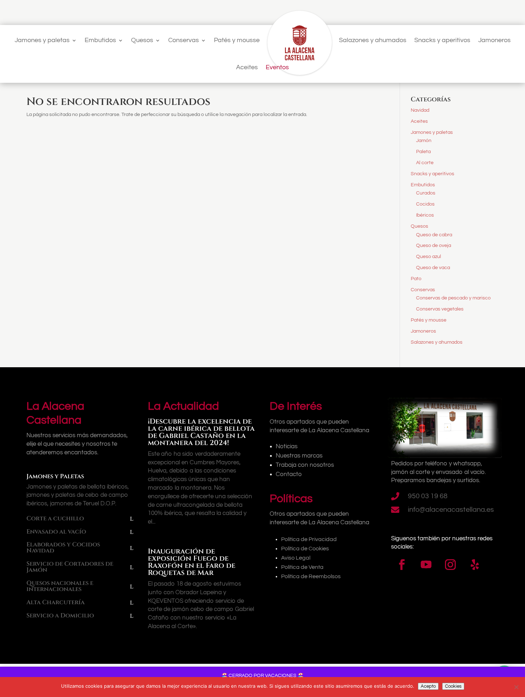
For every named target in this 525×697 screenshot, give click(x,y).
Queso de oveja (433, 245)
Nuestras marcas (299, 456)
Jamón (423, 140)
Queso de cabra (434, 234)
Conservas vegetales (440, 309)
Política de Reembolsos (311, 576)
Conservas (183, 40)
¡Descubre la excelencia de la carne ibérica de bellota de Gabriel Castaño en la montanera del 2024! (201, 432)
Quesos (142, 40)
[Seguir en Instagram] (450, 564)
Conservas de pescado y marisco (453, 298)
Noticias (287, 446)
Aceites (247, 67)
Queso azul (428, 256)
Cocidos (425, 204)
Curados (425, 193)
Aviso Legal (295, 558)
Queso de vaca (433, 267)
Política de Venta (302, 567)
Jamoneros (494, 40)
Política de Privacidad (309, 539)
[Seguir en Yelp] (474, 564)
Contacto (289, 474)
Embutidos (100, 40)
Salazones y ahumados (372, 40)
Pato (416, 278)
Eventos (277, 67)
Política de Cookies (305, 548)
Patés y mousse (237, 40)
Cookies (453, 686)
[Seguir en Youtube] (426, 564)
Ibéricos (425, 215)
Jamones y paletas (42, 40)
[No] (516, 687)
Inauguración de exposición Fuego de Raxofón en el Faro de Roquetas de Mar (191, 561)
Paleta (423, 151)
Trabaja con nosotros (305, 465)
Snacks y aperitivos (442, 40)
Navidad (420, 110)
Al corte (425, 162)
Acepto (428, 686)
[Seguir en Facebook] (401, 564)
